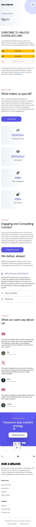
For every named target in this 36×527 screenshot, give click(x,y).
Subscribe (18, 51)
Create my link (11, 119)
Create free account (12, 250)
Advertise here (6, 485)
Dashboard (5, 488)
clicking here (18, 74)
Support (4, 492)
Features (9, 299)
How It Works (11, 293)
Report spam (5, 495)
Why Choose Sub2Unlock (16, 273)
